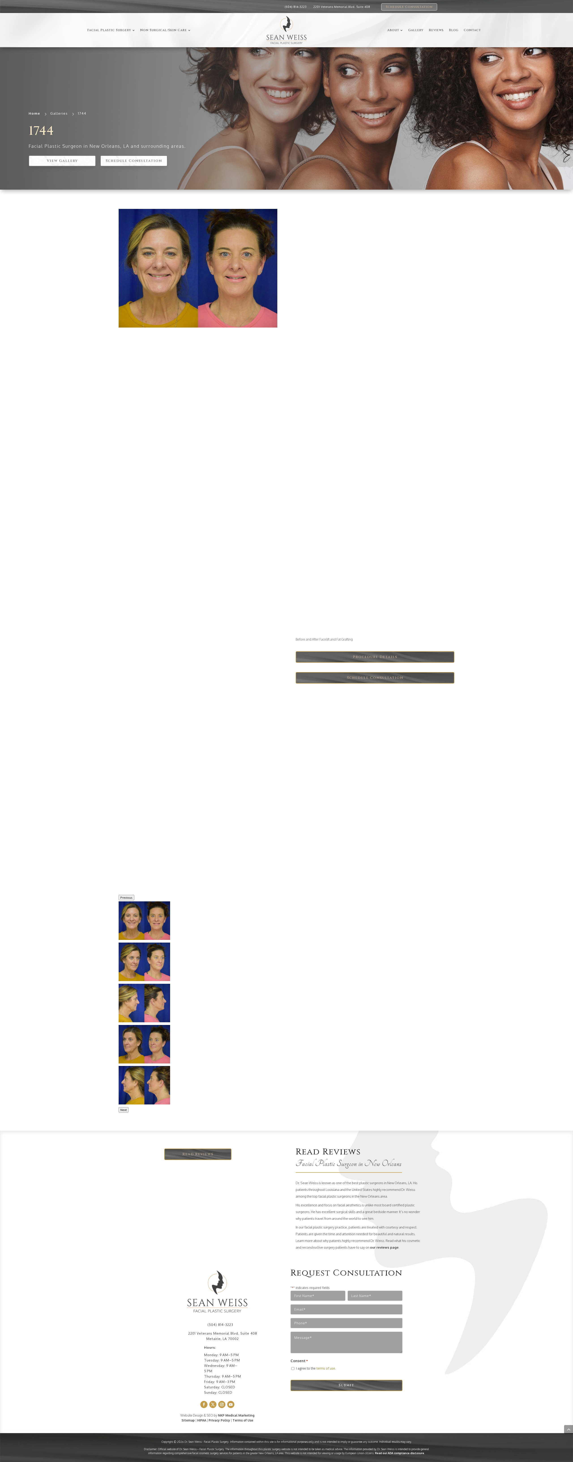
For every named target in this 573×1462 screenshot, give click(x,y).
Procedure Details (375, 656)
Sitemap (188, 1420)
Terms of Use (243, 1420)
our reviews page (384, 1247)
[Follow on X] (212, 1404)
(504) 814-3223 (296, 7)
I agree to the (316, 1368)
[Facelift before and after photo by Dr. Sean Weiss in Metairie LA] (198, 268)
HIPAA (201, 1420)
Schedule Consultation (409, 7)
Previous (126, 898)
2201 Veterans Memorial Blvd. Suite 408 (341, 7)
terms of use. (326, 1368)
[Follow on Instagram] (221, 1404)
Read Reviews (197, 1154)
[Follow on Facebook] (203, 1404)
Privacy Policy (219, 1420)
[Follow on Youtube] (230, 1404)
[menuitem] (111, 30)
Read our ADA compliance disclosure (399, 1453)
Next (123, 1110)
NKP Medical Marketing (236, 1415)
